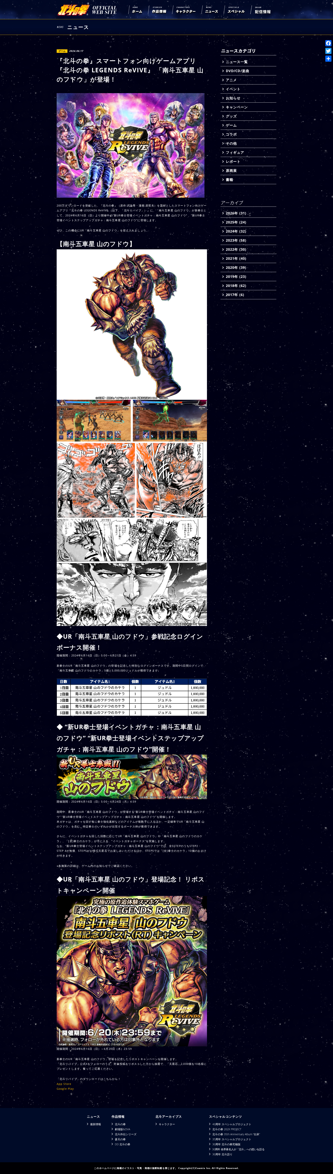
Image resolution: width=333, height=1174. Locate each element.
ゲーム (231, 125)
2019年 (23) (236, 276)
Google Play (65, 1089)
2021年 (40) (236, 258)
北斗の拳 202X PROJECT (226, 1129)
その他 (231, 143)
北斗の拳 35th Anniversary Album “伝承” (236, 1134)
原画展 (231, 170)
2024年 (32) (236, 231)
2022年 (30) (236, 249)
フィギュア (235, 152)
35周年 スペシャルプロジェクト (231, 1139)
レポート (233, 161)
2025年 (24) (236, 222)
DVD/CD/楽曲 (237, 70)
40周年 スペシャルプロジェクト (231, 1124)
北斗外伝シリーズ (125, 1134)
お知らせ (233, 98)
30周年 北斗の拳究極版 (226, 1144)
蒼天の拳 (120, 1139)
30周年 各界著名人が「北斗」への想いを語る (238, 1149)
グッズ (231, 116)
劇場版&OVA (122, 1129)
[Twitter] (328, 51)
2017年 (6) (235, 294)
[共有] (328, 58)
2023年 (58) (236, 240)
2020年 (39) (236, 267)
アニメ (231, 80)
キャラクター (167, 1124)
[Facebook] (328, 43)
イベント (233, 89)
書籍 (229, 179)
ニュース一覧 (237, 61)
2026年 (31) (236, 213)
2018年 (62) (236, 285)
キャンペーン (237, 107)
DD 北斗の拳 (122, 1144)
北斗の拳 (120, 1124)
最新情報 (95, 1124)
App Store (64, 1084)
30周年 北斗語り (222, 1154)
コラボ (231, 134)
